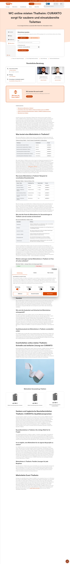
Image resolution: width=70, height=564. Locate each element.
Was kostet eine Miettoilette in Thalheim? (25, 108)
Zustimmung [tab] (19, 272)
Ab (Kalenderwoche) (21, 45)
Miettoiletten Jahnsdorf (32, 166)
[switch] (29, 289)
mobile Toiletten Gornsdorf (35, 488)
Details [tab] (35, 272)
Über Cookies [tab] (50, 272)
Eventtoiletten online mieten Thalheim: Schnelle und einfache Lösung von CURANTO (33, 109)
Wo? (18, 40)
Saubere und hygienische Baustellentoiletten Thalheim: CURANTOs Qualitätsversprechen (34, 111)
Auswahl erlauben (35, 293)
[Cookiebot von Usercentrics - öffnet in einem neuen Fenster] (52, 269)
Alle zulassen (50, 293)
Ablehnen (20, 293)
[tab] (11, 32)
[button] (62, 4)
